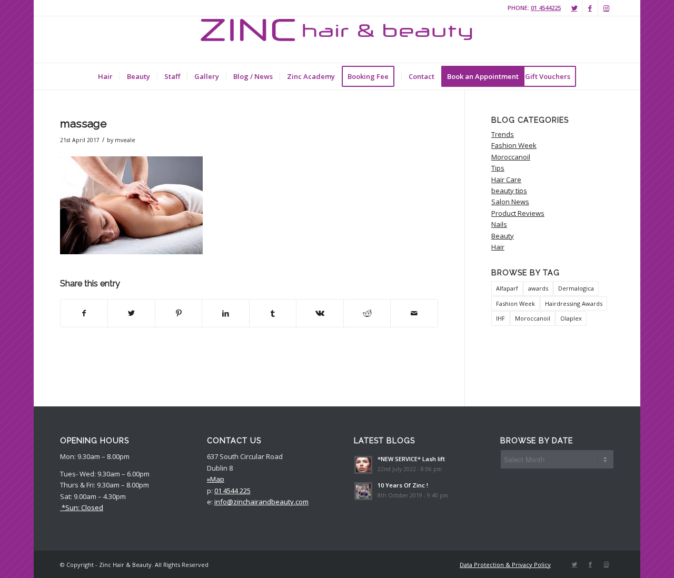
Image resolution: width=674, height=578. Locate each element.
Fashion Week (514, 145)
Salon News (510, 201)
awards (538, 288)
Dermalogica (576, 288)
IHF (500, 318)
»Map (215, 479)
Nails (499, 224)
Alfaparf (507, 288)
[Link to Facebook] (590, 8)
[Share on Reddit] (367, 313)
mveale (125, 140)
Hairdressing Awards (573, 303)
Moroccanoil (510, 157)
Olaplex (571, 318)
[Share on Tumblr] (273, 313)
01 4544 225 (232, 490)
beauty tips (509, 190)
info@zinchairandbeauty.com (261, 501)
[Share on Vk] (319, 313)
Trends (502, 134)
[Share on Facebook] (84, 313)
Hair (497, 247)
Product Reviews (517, 213)
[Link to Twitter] (574, 8)
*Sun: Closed (81, 507)
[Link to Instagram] (606, 8)
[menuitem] (105, 76)
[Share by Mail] (414, 313)
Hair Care (506, 179)
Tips (497, 168)
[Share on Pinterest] (178, 313)
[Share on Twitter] (131, 313)
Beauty (502, 236)
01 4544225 (546, 8)
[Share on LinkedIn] (225, 313)
